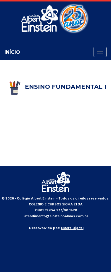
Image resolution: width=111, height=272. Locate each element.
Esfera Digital (72, 228)
